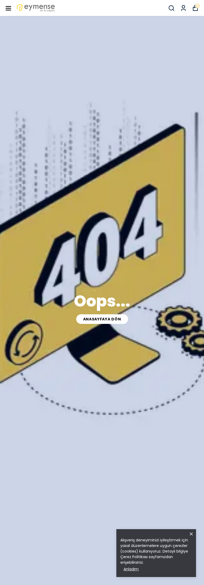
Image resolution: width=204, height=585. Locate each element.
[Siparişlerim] (183, 8)
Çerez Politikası (134, 556)
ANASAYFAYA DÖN (102, 319)
